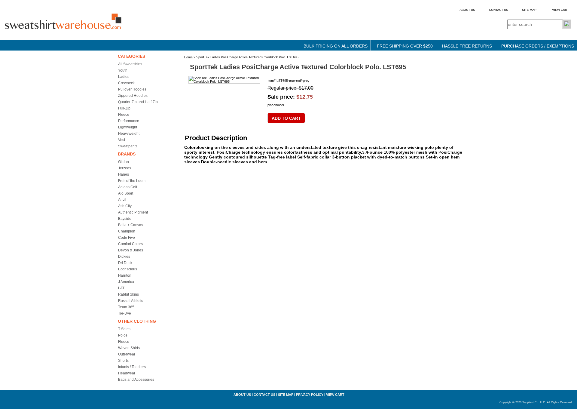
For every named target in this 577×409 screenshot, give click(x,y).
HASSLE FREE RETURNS (467, 46)
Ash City (125, 206)
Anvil (122, 200)
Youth (122, 70)
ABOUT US (467, 9)
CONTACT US (498, 9)
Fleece (123, 114)
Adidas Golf (127, 187)
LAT (121, 288)
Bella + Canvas (130, 225)
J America (126, 282)
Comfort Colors (130, 244)
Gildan (123, 162)
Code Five (126, 237)
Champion (126, 231)
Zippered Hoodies (133, 96)
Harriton (124, 275)
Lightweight (127, 127)
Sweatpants (127, 146)
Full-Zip (124, 108)
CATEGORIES (131, 56)
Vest (121, 140)
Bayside (124, 219)
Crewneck (126, 83)
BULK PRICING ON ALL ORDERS (336, 46)
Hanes (123, 174)
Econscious (127, 269)
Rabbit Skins (128, 294)
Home (188, 57)
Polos (122, 335)
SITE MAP (529, 9)
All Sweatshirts (130, 64)
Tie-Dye (124, 313)
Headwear (126, 373)
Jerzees (124, 168)
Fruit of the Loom (131, 181)
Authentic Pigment (133, 212)
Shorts (123, 360)
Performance (128, 121)
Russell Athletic (130, 301)
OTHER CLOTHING (137, 321)
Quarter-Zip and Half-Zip (138, 102)
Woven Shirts (129, 348)
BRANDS (127, 154)
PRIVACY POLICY (309, 394)
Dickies (124, 256)
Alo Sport (125, 193)
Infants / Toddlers (132, 367)
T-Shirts (124, 329)
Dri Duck (125, 263)
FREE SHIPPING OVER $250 (405, 46)
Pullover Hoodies (132, 89)
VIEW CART (560, 9)
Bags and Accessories (136, 379)
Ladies (123, 77)
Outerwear (126, 354)
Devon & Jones (130, 250)
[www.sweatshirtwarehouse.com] (75, 27)
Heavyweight (128, 133)
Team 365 (126, 307)
